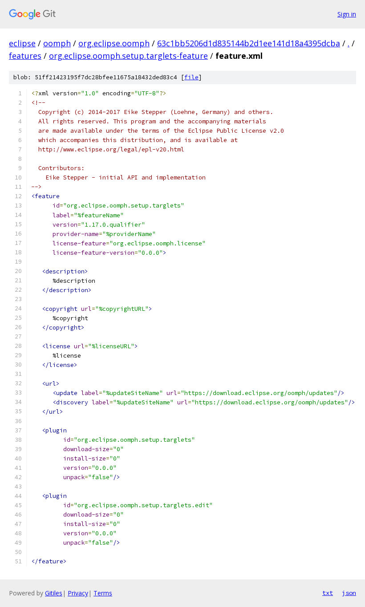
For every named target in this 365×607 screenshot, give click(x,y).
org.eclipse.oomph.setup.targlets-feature (128, 55)
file (191, 77)
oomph (57, 43)
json (349, 593)
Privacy (78, 593)
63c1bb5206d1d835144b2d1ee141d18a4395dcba (248, 43)
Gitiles (53, 593)
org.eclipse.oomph (114, 43)
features (25, 55)
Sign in (346, 14)
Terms (102, 593)
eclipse (22, 43)
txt (327, 593)
